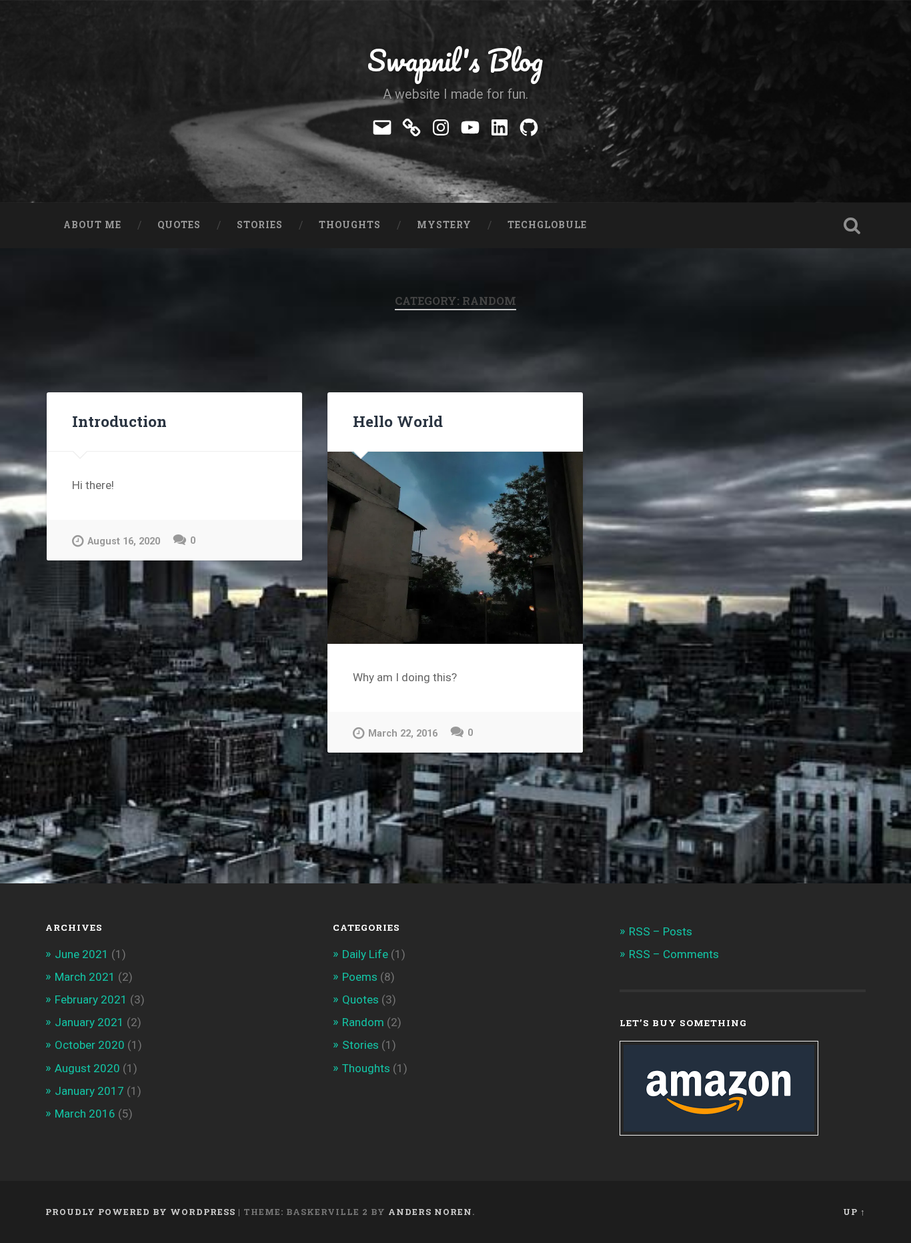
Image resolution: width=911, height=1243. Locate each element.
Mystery (444, 225)
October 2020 (90, 1045)
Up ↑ (854, 1211)
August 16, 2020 (123, 541)
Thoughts (350, 225)
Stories (260, 225)
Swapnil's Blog (455, 59)
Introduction (119, 421)
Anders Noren (430, 1211)
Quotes (179, 225)
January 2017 (89, 1091)
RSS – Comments (674, 954)
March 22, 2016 (402, 733)
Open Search (852, 225)
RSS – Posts (660, 931)
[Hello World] (455, 547)
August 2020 (87, 1068)
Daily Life (365, 954)
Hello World (398, 421)
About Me (92, 225)
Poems (359, 976)
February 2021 (91, 999)
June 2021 (82, 954)
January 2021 (89, 1022)
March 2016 (85, 1113)
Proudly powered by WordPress (140, 1211)
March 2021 (85, 976)
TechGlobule (547, 225)
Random (363, 1022)
